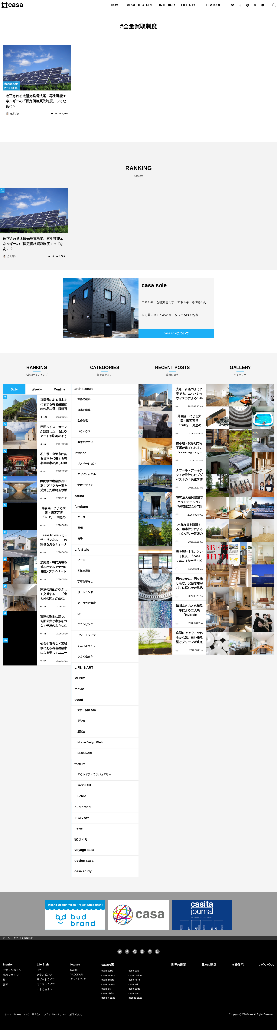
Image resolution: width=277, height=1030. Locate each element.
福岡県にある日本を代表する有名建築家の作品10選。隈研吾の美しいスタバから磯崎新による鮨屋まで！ (53, 404)
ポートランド (85, 592)
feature (213, 5)
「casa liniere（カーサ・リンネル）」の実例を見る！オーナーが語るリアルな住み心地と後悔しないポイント (53, 540)
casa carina (135, 975)
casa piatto (107, 993)
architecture (140, 5)
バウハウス (83, 431)
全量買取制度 (140, 26)
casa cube (107, 970)
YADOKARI (84, 785)
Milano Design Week (90, 742)
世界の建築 (83, 399)
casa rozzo (135, 993)
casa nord (134, 979)
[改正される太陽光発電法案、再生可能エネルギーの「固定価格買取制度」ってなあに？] (37, 67)
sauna (79, 496)
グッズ (81, 517)
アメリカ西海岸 (86, 602)
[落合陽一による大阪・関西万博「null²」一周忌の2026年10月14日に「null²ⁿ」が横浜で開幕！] (155, 424)
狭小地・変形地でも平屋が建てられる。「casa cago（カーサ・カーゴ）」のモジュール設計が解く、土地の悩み (189, 448)
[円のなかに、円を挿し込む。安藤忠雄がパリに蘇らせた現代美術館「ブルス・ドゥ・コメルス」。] (155, 587)
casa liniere (107, 979)
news (78, 828)
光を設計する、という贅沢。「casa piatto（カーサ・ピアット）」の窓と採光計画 (189, 556)
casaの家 (107, 964)
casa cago (134, 988)
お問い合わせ (76, 1014)
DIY (79, 613)
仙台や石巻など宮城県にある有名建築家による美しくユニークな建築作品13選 (53, 648)
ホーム (8, 1014)
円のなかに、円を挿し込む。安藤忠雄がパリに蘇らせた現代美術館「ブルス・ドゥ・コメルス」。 (189, 583)
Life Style (190, 5)
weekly (37, 389)
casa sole (154, 285)
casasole (12, 84)
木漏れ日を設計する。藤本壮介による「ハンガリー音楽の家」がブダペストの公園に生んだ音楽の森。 (189, 529)
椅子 (80, 538)
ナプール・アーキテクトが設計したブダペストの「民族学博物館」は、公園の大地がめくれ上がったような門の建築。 (189, 475)
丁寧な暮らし (85, 581)
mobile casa (135, 997)
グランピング (85, 624)
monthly (59, 389)
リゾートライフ (86, 635)
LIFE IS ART (83, 667)
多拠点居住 (83, 570)
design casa (83, 860)
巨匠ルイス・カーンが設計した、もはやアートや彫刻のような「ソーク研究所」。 (53, 431)
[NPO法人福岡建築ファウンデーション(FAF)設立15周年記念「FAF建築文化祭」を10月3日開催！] (155, 505)
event (78, 700)
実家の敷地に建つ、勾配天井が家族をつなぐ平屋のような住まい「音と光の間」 (53, 621)
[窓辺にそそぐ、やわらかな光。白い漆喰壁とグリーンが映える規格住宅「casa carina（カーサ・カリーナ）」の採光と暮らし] (155, 641)
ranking (138, 171)
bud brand (82, 807)
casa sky (106, 988)
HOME (116, 5)
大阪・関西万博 (86, 710)
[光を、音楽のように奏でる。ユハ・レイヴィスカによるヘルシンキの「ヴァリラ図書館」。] (155, 397)
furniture (81, 507)
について (176, 333)
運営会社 (36, 1014)
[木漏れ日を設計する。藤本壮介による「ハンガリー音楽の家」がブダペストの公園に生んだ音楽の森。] (155, 532)
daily (14, 389)
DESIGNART (85, 752)
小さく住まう (85, 656)
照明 (80, 527)
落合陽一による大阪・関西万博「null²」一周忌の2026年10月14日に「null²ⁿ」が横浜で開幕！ (54, 513)
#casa (250, 1014)
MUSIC (79, 678)
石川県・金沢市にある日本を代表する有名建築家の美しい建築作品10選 (53, 458)
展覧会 (81, 731)
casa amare (108, 975)
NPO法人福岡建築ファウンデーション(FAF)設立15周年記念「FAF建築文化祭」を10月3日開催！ (189, 502)
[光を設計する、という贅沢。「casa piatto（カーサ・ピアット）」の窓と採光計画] (155, 559)
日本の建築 (83, 409)
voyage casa (84, 850)
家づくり (81, 839)
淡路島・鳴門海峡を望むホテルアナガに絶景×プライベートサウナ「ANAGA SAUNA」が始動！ (53, 567)
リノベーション (86, 463)
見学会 (81, 720)
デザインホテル (86, 474)
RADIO (81, 795)
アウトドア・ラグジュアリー (94, 774)
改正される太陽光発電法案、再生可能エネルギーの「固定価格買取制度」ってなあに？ (36, 101)
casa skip (134, 984)
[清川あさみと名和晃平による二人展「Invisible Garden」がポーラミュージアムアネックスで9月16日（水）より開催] (155, 614)
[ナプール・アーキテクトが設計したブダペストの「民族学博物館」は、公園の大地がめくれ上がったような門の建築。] (155, 478)
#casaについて (21, 1014)
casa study (83, 871)
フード (81, 559)
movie (79, 689)
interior (167, 5)
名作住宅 (82, 420)
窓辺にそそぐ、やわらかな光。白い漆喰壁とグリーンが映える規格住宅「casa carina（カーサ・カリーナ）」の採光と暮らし (189, 637)
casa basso (108, 984)
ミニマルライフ (86, 645)
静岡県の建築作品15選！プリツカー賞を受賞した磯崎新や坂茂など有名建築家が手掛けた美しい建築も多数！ (53, 485)
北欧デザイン (85, 484)
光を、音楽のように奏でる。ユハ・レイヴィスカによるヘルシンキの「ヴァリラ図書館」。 (189, 393)
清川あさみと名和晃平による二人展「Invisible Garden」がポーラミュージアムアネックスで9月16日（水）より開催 (189, 610)
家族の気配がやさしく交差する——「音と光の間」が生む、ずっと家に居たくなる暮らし (53, 594)
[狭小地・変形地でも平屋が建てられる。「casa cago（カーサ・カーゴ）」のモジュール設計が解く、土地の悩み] (155, 451)
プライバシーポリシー (55, 1014)
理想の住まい (85, 442)
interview (81, 818)
